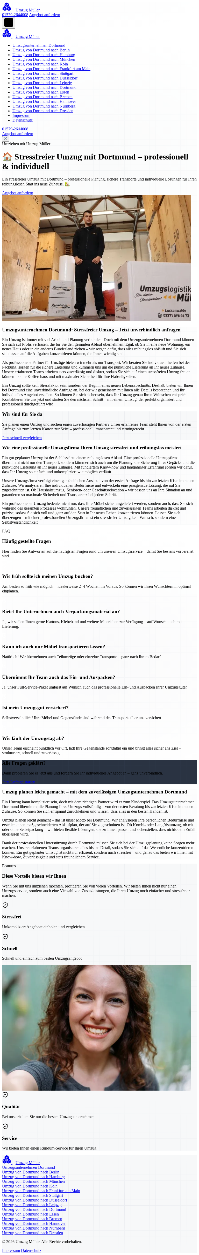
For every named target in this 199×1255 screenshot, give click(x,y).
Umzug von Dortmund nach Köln (40, 64)
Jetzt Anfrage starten (18, 782)
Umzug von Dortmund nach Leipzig (42, 83)
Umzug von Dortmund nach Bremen (42, 97)
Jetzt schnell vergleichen (22, 438)
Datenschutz (22, 120)
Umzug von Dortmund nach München (43, 59)
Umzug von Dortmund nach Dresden (42, 111)
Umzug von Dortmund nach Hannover (44, 101)
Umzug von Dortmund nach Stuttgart (42, 73)
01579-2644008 (15, 14)
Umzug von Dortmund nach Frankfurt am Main (51, 68)
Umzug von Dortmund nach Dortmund (44, 87)
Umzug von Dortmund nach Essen (40, 92)
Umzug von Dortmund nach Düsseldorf (44, 78)
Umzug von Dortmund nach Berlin (41, 50)
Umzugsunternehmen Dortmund (38, 45)
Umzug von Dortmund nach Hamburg (43, 54)
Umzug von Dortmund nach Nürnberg (43, 106)
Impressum (21, 115)
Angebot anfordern (44, 14)
